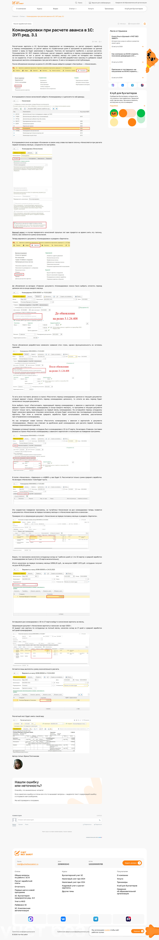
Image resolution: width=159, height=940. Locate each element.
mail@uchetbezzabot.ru (27, 864)
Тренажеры (122, 882)
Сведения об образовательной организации (126, 891)
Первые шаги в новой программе (25, 891)
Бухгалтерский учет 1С (72, 875)
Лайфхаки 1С (21, 905)
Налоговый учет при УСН (73, 882)
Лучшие (20, 824)
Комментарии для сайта (94, 837)
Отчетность (20, 887)
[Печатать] (145, 24)
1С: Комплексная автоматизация (22, 909)
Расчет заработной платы (22, 24)
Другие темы (68, 891)
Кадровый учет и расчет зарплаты (73, 887)
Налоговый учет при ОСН (73, 879)
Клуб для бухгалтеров (127, 886)
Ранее (26, 824)
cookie (107, 930)
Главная (15, 16)
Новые (14, 824)
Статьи (22, 16)
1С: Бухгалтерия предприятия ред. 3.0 (25, 897)
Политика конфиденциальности (23, 931)
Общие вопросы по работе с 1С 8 (22, 876)
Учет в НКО (20, 901)
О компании (122, 875)
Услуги (120, 879)
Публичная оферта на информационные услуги (74, 931)
